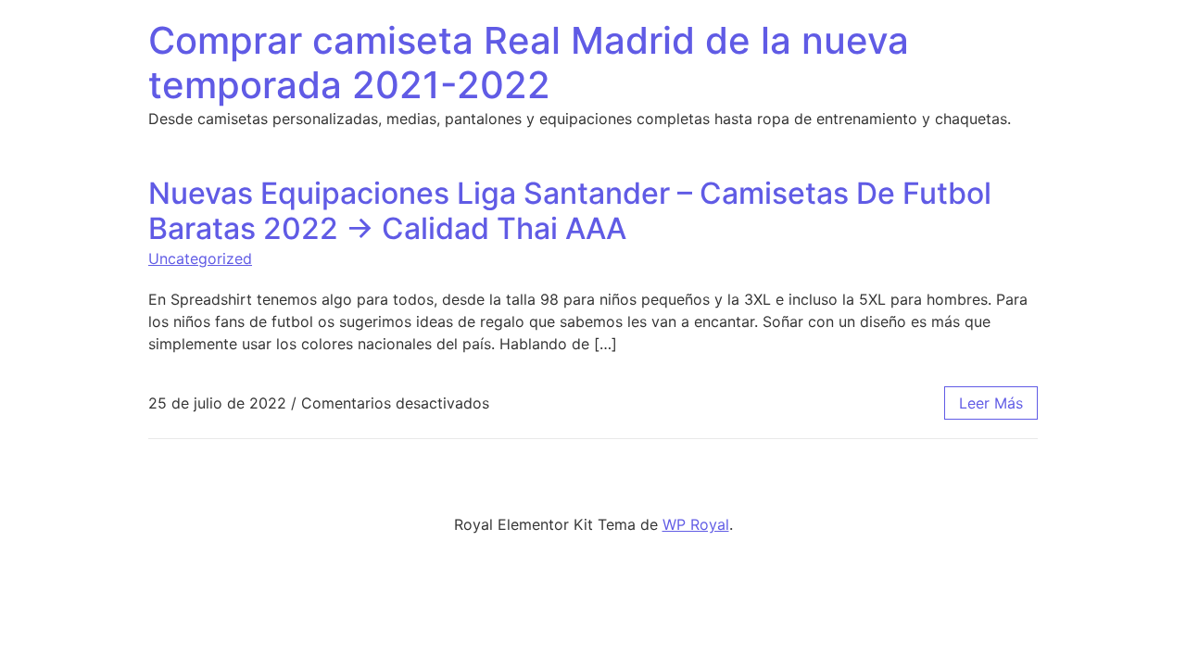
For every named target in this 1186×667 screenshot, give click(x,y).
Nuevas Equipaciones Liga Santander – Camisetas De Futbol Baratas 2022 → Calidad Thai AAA (569, 210)
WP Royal (695, 524)
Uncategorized (200, 258)
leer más (991, 403)
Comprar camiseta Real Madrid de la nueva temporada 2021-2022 (528, 62)
